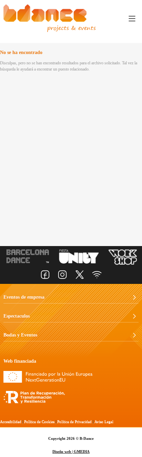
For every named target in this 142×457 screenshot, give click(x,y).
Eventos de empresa (23, 297)
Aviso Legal (103, 421)
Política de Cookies (39, 421)
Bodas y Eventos (20, 335)
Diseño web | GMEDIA (71, 451)
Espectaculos (16, 316)
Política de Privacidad (74, 421)
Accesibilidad (10, 421)
